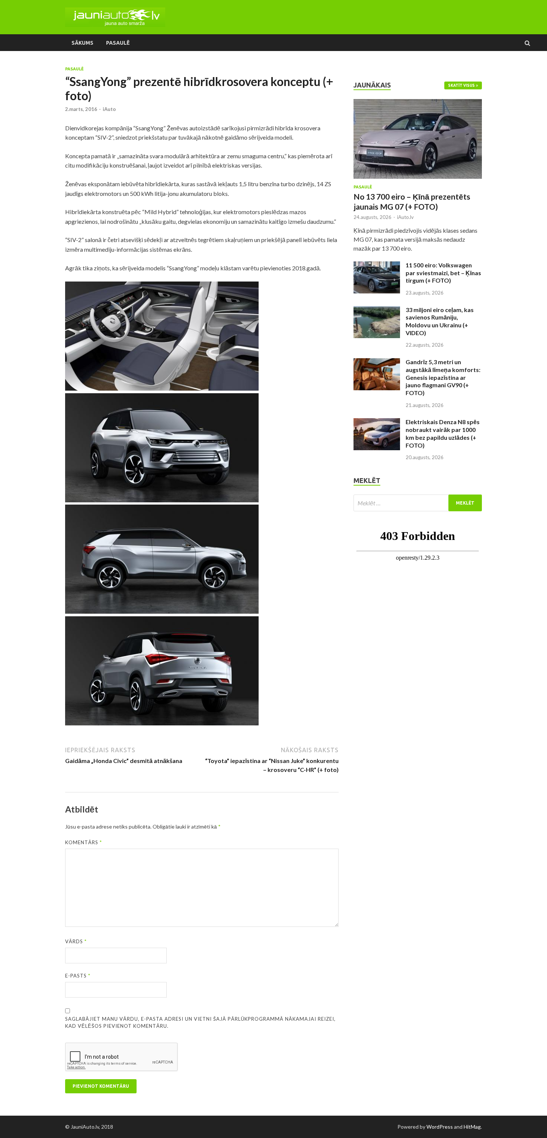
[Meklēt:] (418, 503)
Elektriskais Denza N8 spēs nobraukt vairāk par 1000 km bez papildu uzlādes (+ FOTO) (443, 433)
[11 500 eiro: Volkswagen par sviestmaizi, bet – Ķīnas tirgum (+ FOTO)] (377, 265)
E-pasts (77, 976)
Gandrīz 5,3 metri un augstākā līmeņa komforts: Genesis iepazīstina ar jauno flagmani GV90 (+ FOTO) (443, 377)
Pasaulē (117, 43)
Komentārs (83, 842)
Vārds (76, 941)
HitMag (472, 1126)
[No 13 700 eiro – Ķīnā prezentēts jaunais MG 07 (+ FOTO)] (418, 103)
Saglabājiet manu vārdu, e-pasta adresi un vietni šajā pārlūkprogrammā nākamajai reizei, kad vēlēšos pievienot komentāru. (200, 1022)
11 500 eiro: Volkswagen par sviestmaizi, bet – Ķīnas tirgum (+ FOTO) (443, 272)
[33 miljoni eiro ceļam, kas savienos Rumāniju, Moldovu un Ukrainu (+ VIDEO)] (377, 310)
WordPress (439, 1126)
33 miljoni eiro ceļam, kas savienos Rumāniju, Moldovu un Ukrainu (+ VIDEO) (440, 321)
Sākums (82, 43)
